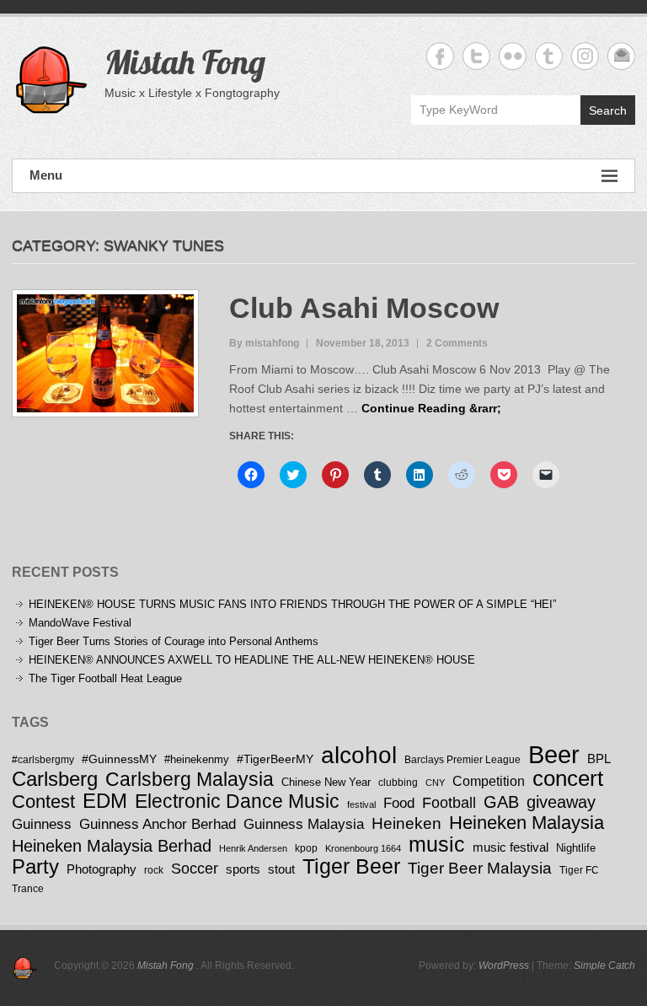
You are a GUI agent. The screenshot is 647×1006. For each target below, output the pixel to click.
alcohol (359, 755)
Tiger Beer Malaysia (480, 868)
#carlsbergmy (43, 759)
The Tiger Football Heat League (105, 678)
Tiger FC (579, 870)
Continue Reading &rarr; (431, 408)
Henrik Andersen (253, 848)
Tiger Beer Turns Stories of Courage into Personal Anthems (173, 641)
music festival (510, 847)
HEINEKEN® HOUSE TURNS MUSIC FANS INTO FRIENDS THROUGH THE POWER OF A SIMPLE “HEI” (292, 604)
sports (243, 869)
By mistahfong (264, 343)
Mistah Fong (184, 61)
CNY (435, 782)
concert (567, 778)
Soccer (194, 868)
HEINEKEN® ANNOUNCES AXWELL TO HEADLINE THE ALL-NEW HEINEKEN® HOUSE (252, 660)
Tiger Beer (351, 866)
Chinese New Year (326, 782)
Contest (43, 801)
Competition (488, 780)
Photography (101, 869)
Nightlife (576, 848)
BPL (599, 758)
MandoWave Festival (80, 622)
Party (35, 866)
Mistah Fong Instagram (585, 56)
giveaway (561, 802)
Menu (45, 175)
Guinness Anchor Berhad (157, 824)
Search (608, 110)
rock (153, 870)
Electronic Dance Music (237, 801)
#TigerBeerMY (275, 759)
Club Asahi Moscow (364, 308)
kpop (306, 847)
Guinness (42, 823)
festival (361, 804)
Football (449, 802)
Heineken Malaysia (526, 822)
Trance (28, 888)
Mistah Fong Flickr (513, 56)
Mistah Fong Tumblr (549, 56)
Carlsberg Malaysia (189, 779)
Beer (554, 754)
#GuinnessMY (119, 759)
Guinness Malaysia (303, 823)
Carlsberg (55, 778)
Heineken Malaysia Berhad (111, 846)
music (437, 844)
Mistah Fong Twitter (476, 56)
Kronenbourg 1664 (363, 848)
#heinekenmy (196, 759)
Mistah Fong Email (621, 56)
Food (398, 803)
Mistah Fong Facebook (440, 56)
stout (281, 869)
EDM (105, 800)
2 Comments (457, 343)
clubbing (398, 782)
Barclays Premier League (462, 759)
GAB (501, 801)
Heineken (406, 823)
